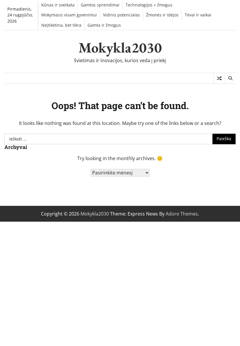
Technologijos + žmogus (149, 5)
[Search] (230, 78)
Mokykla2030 (120, 47)
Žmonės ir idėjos (162, 15)
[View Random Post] (219, 78)
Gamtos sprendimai (100, 5)
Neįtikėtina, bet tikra (61, 25)
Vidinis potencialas (121, 15)
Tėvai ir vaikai (198, 15)
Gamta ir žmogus (104, 25)
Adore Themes (182, 214)
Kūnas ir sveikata (58, 5)
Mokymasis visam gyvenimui (69, 15)
